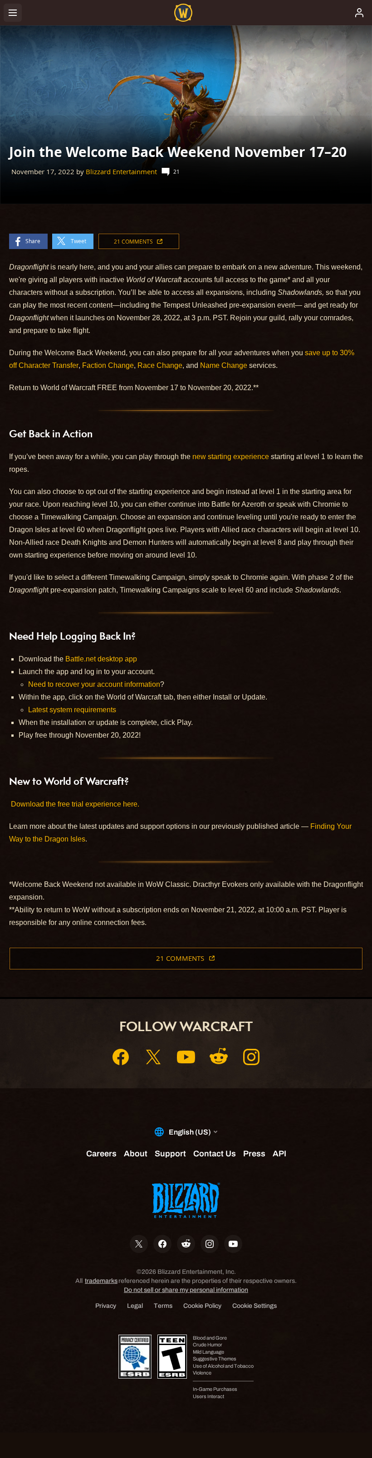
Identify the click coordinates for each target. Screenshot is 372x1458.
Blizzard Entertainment (121, 171)
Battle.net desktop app (101, 659)
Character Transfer (48, 365)
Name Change (223, 365)
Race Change (159, 365)
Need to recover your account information (94, 684)
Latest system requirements (72, 710)
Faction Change (108, 365)
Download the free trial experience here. (75, 804)
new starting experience (230, 456)
